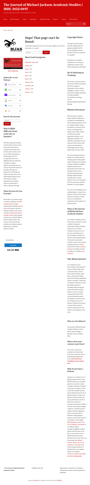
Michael (69, 422)
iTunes (71, 454)
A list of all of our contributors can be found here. (75, 361)
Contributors (33, 19)
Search (84, 24)
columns (81, 244)
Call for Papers (14, 19)
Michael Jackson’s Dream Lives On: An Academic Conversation (75, 443)
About (24, 19)
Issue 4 (27, 75)
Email (81, 454)
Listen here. (78, 456)
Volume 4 (28, 89)
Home (5, 19)
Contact (64, 19)
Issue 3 (27, 79)
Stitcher (72, 456)
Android (76, 454)
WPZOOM (59, 480)
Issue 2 (27, 69)
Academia (28, 85)
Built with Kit (13, 250)
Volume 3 (27, 82)
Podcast (55, 19)
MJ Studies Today (45, 19)
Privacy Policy (73, 19)
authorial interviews (15, 213)
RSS (84, 454)
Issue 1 (27, 72)
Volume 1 (27, 92)
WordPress (36, 480)
